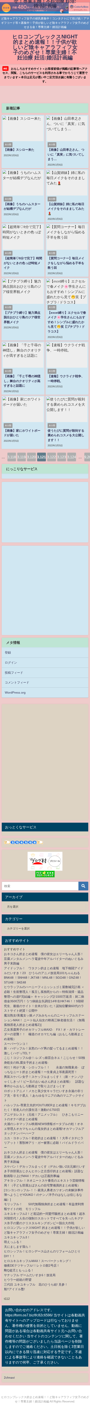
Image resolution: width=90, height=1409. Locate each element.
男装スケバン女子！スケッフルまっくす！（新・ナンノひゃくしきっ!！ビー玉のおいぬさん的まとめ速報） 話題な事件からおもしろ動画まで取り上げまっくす (44, 1081)
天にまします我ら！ (17, 1246)
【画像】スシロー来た (19, 149)
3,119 (21, 457)
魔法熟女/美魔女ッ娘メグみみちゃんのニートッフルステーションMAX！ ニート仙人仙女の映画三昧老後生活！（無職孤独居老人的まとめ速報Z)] (44, 1020)
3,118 (11, 457)
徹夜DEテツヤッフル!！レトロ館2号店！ (32, 1265)
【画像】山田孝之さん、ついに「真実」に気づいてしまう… (66, 154)
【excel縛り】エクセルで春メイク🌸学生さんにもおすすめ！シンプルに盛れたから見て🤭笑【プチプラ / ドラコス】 (67, 322)
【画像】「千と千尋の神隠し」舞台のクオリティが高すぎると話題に (22, 381)
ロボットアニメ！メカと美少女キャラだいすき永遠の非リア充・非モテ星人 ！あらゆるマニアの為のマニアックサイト (44, 1095)
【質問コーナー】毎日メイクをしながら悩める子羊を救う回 (66, 263)
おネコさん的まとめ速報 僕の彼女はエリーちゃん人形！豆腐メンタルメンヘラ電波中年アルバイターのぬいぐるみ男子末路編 (43, 958)
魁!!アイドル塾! (14, 1289)
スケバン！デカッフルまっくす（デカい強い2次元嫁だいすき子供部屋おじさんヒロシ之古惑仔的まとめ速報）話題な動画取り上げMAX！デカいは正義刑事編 (44, 1171)
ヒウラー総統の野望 (17, 1279)
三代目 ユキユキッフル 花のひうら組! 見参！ (36, 1284)
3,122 (51, 457)
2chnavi (9, 1377)
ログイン (11, 662)
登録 (8, 652)
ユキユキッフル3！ (17, 1237)
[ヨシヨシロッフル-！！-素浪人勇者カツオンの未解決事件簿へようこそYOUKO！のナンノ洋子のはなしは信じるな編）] (43, 1195)
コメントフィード (17, 682)
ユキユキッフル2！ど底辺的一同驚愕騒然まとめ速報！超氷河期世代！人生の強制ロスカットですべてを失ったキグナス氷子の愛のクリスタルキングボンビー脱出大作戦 (44, 1218)
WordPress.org (15, 692)
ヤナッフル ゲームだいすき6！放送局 (29, 1275)
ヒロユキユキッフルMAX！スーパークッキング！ (38, 1260)
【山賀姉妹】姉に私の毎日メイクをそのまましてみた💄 (66, 209)
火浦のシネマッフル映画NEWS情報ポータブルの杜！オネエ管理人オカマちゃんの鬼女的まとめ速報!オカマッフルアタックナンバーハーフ (44, 1128)
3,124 (71, 457)
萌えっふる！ (13, 1241)
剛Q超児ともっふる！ (19, 1270)
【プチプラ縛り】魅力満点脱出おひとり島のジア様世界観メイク (22, 317)
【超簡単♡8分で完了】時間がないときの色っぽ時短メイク (23, 263)
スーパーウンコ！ (16, 1043)
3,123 (61, 457)
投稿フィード (14, 672)
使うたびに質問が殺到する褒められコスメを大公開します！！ (66, 435)
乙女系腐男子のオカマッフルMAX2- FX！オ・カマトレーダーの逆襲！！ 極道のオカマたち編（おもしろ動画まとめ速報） (44, 1034)
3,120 (31, 457)
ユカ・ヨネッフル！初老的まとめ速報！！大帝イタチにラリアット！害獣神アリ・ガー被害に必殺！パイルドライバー (43, 1143)
